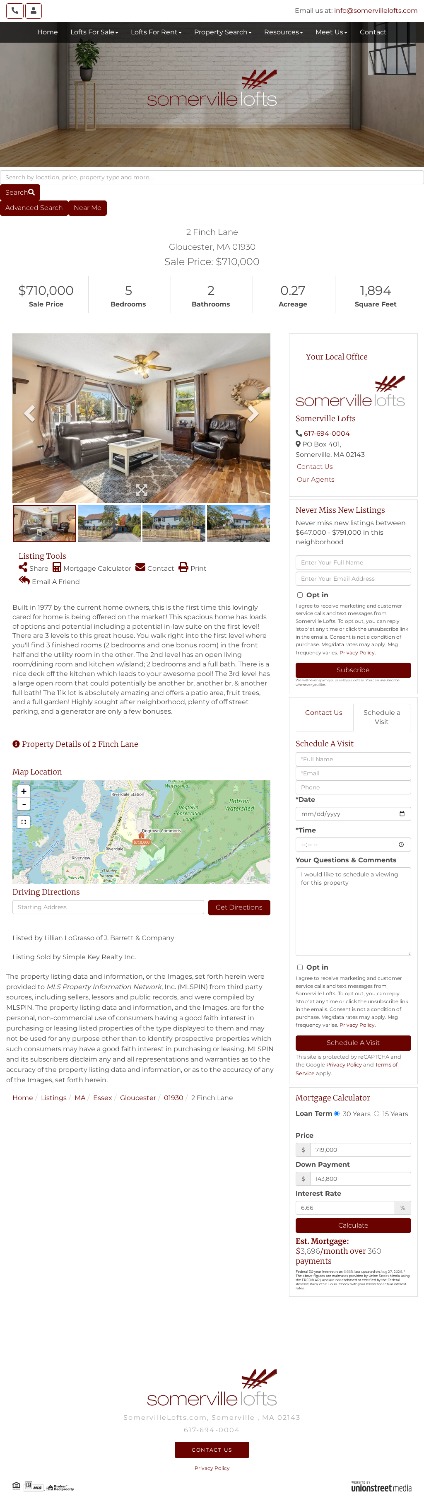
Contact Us (315, 467)
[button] (20, 192)
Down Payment (323, 1164)
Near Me (87, 208)
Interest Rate (318, 1193)
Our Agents (316, 479)
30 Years (356, 1114)
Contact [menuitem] (373, 32)
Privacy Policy (357, 652)
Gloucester (138, 1098)
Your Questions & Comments (346, 860)
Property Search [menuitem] (221, 32)
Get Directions (239, 907)
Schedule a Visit (382, 717)
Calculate (353, 1225)
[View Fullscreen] (23, 822)
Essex (102, 1098)
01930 (173, 1098)
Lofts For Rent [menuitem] (154, 32)
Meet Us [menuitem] (329, 32)
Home (22, 1098)
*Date (305, 800)
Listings (54, 1098)
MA (80, 1098)
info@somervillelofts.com (376, 10)
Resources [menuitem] (281, 32)
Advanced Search (34, 208)
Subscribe (353, 670)
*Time (306, 830)
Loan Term (314, 1113)
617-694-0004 (327, 433)
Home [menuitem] (47, 32)
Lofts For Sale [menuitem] (92, 32)
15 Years (394, 1114)
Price (304, 1135)
